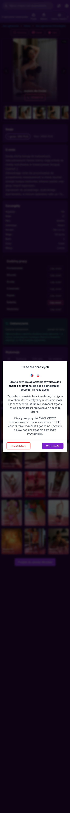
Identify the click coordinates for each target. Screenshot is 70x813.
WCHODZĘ (53, 446)
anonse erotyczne (20, 385)
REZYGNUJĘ (18, 446)
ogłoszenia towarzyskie (44, 381)
